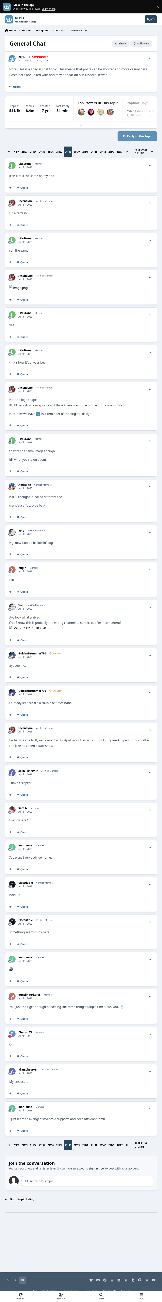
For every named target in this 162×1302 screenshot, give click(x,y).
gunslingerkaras (29, 994)
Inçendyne (25, 201)
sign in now (96, 1168)
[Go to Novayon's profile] (91, 112)
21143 (111, 151)
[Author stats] (150, 58)
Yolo (21, 530)
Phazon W (25, 1032)
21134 (33, 151)
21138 (68, 151)
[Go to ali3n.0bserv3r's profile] (12, 772)
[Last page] (127, 152)
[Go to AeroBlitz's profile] (12, 486)
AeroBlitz (24, 485)
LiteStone (24, 163)
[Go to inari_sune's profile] (12, 847)
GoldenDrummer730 (32, 653)
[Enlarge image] (18, 288)
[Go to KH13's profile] (12, 58)
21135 (42, 151)
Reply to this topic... (42, 1181)
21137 (59, 151)
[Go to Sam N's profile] (12, 809)
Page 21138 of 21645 (141, 152)
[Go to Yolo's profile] (12, 532)
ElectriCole (25, 883)
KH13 (21, 57)
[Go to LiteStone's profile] (12, 165)
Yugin (22, 568)
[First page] (9, 152)
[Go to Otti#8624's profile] (100, 112)
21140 (85, 151)
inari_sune (25, 845)
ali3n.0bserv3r (28, 771)
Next (120, 151)
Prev (16, 151)
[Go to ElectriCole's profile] (12, 884)
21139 (77, 151)
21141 (94, 151)
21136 (51, 151)
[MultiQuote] (10, 188)
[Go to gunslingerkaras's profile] (12, 996)
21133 (24, 151)
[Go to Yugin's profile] (12, 569)
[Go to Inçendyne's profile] (110, 112)
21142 (103, 151)
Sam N (22, 808)
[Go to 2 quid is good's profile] (81, 112)
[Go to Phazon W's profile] (12, 1033)
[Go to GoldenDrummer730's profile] (12, 655)
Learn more (7, 7)
